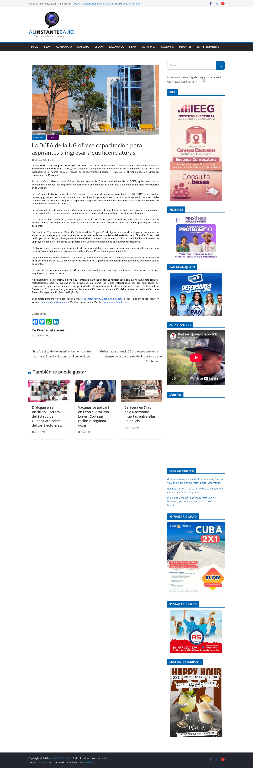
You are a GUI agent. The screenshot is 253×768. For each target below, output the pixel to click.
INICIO (35, 46)
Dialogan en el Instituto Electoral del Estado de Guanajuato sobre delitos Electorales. (47, 416)
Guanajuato (64, 46)
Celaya (99, 46)
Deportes (185, 46)
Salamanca (116, 46)
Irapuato (83, 46)
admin (53, 159)
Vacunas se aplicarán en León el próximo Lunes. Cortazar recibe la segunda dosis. (95, 416)
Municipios (148, 46)
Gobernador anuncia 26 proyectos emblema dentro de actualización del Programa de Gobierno (129, 356)
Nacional (167, 46)
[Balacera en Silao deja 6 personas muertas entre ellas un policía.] (141, 382)
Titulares (53, 137)
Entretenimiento (208, 46)
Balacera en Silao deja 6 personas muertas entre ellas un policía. (140, 414)
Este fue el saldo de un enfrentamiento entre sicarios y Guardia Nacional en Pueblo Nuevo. (62, 354)
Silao (132, 46)
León (47, 46)
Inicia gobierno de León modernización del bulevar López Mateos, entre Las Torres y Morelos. (192, 501)
